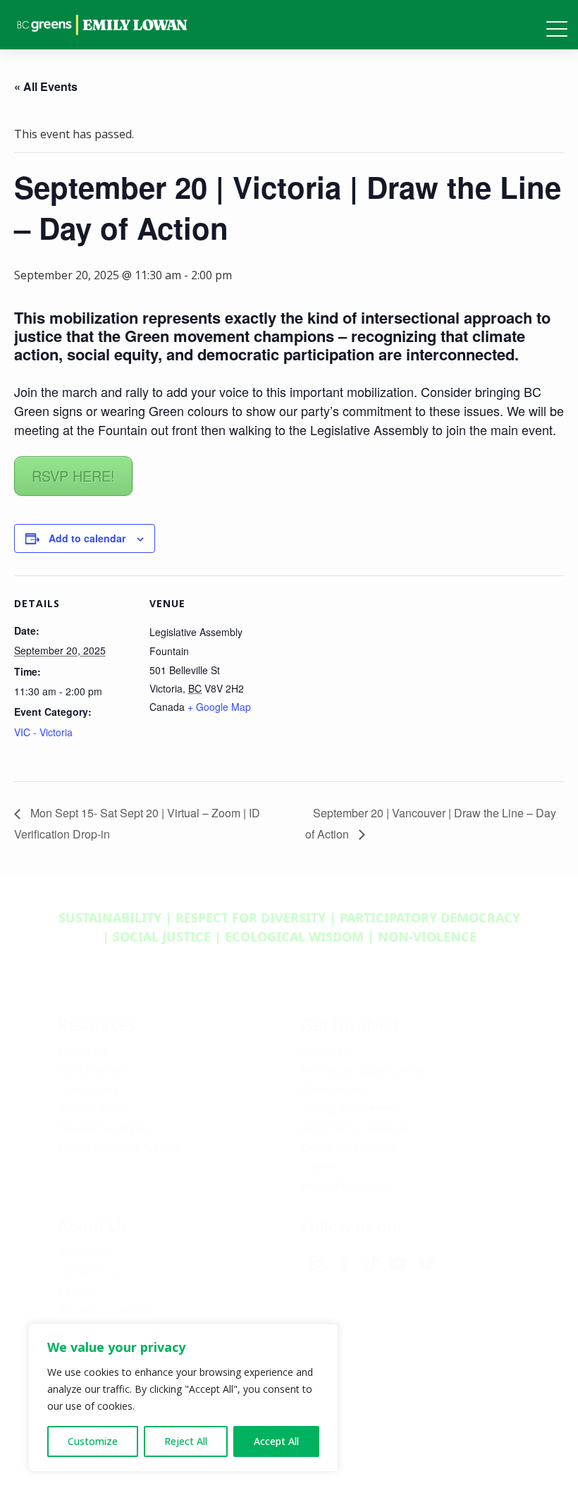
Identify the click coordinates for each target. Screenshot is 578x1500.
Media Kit (82, 1051)
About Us (82, 1252)
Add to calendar (87, 538)
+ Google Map (219, 707)
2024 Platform (95, 1070)
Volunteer (328, 1051)
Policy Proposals (345, 1185)
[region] (183, 1398)
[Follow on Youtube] (398, 1264)
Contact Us (87, 1271)
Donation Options (349, 1147)
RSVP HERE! (73, 475)
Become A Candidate (356, 1128)
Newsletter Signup (107, 1128)
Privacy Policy (93, 1108)
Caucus (77, 1290)
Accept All (276, 1441)
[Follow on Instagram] (318, 1264)
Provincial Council (104, 1310)
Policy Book (88, 1089)
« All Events (46, 86)
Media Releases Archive (119, 1147)
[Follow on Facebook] (344, 1264)
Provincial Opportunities (366, 1070)
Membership (335, 1089)
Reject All (185, 1441)
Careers (322, 1166)
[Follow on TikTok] (371, 1264)
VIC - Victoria (43, 732)
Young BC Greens (348, 1108)
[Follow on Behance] (425, 1264)
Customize (93, 1441)
